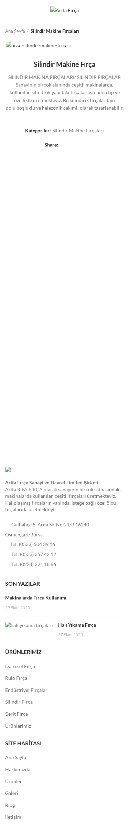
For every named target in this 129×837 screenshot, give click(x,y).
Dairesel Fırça (20, 666)
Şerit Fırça (16, 714)
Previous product (106, 31)
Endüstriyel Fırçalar (26, 690)
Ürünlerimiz (18, 726)
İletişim (13, 817)
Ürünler (13, 781)
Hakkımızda (17, 769)
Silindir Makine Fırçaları (55, 31)
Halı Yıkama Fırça (77, 625)
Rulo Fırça (16, 678)
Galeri (11, 793)
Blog (10, 805)
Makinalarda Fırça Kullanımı (35, 598)
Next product (120, 31)
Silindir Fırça (19, 702)
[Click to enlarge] (17, 39)
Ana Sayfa (15, 757)
